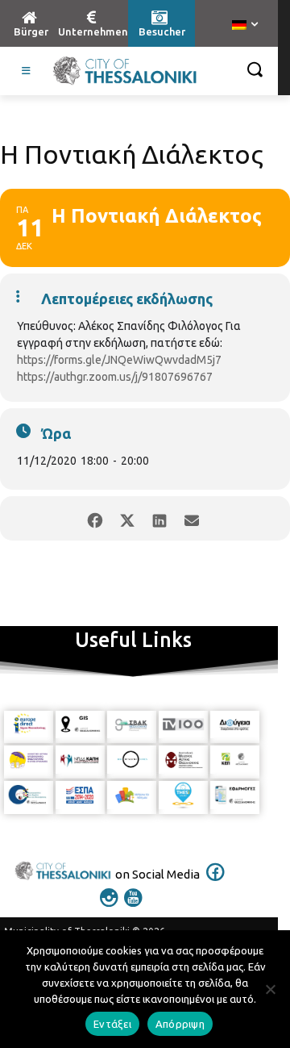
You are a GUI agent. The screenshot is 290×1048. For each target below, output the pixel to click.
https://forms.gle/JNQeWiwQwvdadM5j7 (119, 359)
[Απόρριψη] (270, 989)
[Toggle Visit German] (26, 71)
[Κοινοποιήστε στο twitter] (127, 518)
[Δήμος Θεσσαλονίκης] (124, 71)
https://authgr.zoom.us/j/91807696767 (115, 376)
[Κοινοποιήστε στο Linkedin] (159, 518)
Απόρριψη (180, 1023)
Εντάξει (112, 1023)
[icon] (216, 882)
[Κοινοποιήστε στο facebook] (95, 518)
